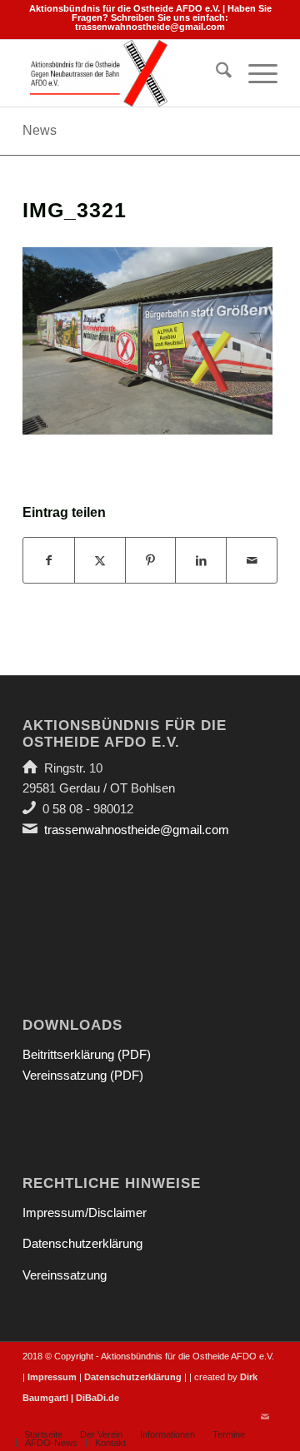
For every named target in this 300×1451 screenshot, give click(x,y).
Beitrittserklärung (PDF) (86, 1054)
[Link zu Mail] (265, 1416)
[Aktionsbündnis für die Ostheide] (124, 73)
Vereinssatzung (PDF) (82, 1075)
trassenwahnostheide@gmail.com (150, 27)
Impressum (52, 1377)
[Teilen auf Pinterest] (151, 561)
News (39, 130)
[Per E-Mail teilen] (252, 561)
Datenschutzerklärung (82, 1243)
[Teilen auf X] (100, 561)
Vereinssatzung (64, 1275)
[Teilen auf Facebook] (48, 561)
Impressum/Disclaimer (84, 1212)
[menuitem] (215, 73)
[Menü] (255, 73)
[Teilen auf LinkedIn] (201, 561)
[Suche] (215, 73)
